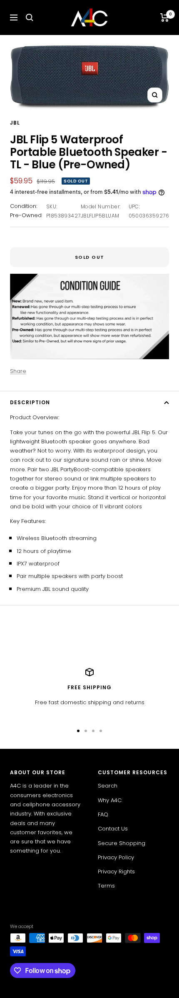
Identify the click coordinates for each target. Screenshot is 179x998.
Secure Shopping (121, 843)
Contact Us (113, 829)
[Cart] (164, 17)
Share (18, 371)
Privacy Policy (116, 857)
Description (30, 402)
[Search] (29, 17)
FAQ (103, 814)
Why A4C (110, 800)
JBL (15, 122)
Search (107, 786)
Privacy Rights (116, 871)
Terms (106, 886)
